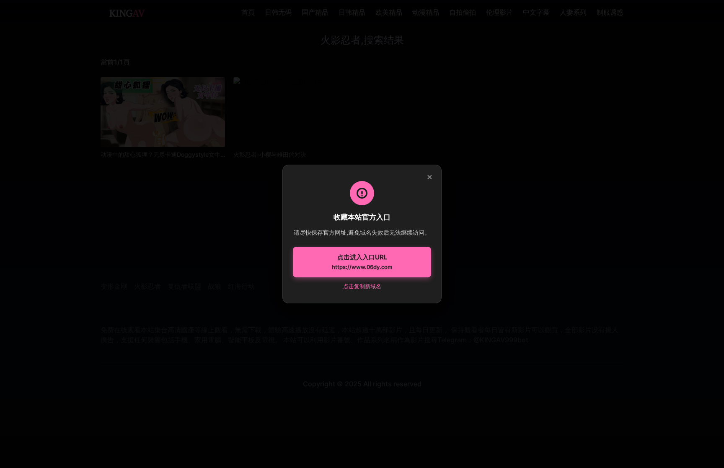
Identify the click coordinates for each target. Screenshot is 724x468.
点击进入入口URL (362, 262)
